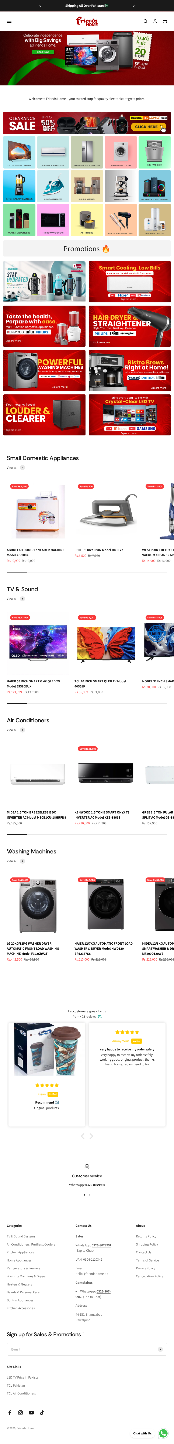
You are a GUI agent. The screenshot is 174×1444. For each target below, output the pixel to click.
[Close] (162, 1377)
